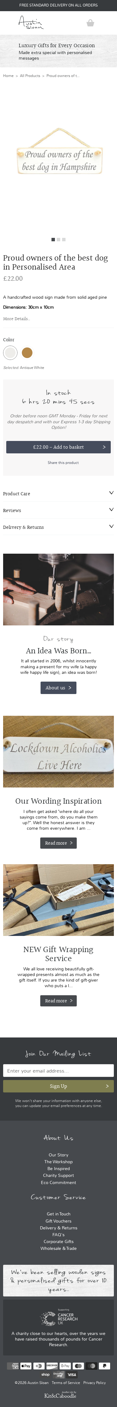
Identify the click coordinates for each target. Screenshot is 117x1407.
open (7, 23)
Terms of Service (66, 1382)
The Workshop (58, 1162)
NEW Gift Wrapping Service (58, 900)
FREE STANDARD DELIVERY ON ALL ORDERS (58, 5)
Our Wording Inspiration (58, 751)
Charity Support (58, 1175)
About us (55, 688)
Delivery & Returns (58, 1228)
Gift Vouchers (58, 1221)
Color (8, 340)
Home (8, 75)
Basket (90, 23)
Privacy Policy (94, 1382)
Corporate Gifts (59, 1242)
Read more (56, 843)
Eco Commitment (58, 1183)
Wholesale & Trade (59, 1248)
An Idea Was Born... (58, 651)
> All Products (27, 75)
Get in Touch (59, 1214)
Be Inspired (58, 1169)
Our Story (58, 1155)
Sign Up (58, 1086)
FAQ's (58, 1235)
